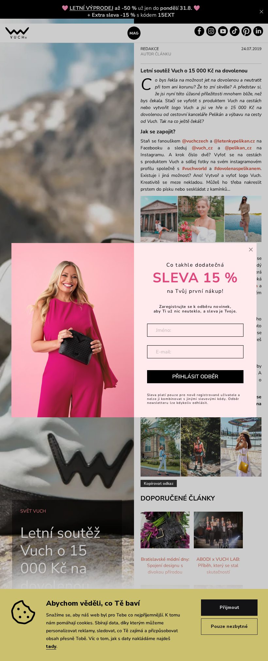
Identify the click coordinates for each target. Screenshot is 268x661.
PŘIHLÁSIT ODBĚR (195, 376)
